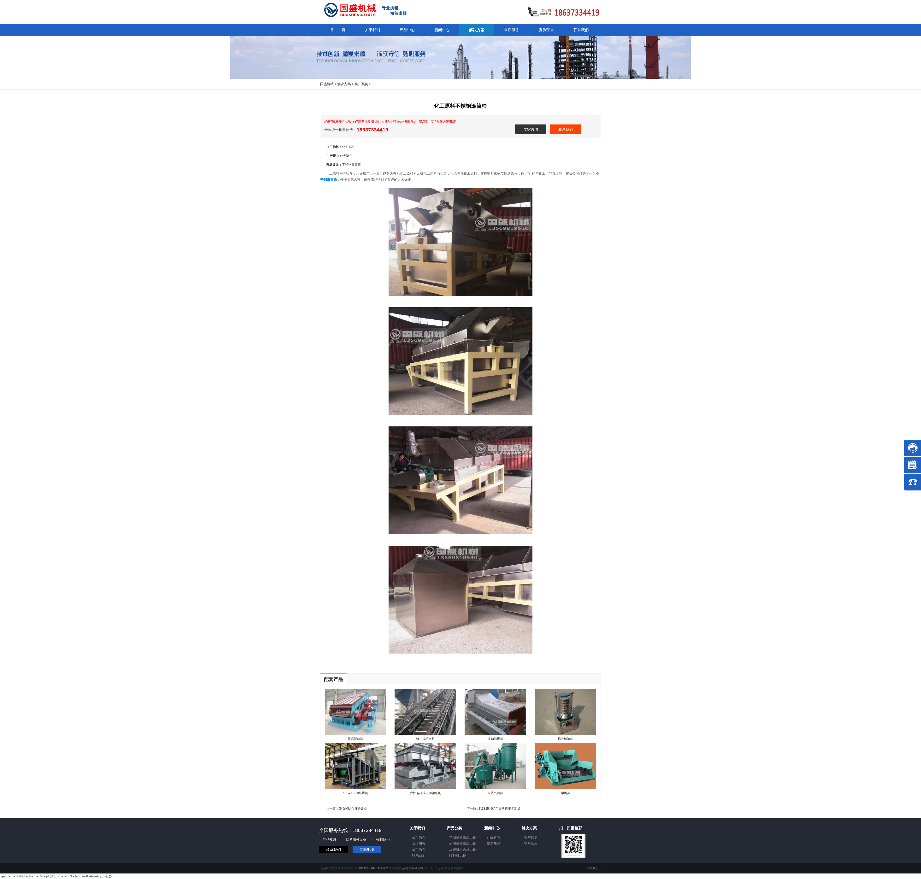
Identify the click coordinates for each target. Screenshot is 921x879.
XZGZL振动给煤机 (355, 793)
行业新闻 (493, 837)
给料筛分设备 (356, 839)
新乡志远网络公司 (411, 868)
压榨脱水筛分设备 (462, 849)
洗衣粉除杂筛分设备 (353, 808)
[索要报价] (912, 465)
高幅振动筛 (355, 739)
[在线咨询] (912, 448)
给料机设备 (457, 855)
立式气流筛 (495, 793)
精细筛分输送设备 (462, 837)
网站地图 (367, 849)
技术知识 (493, 843)
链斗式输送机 (425, 739)
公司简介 (418, 837)
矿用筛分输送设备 (462, 843)
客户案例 (361, 84)
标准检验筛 (565, 739)
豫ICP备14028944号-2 (373, 868)
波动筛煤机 (495, 739)
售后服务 (418, 843)
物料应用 (383, 839)
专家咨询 (531, 129)
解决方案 (344, 84)
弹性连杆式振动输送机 (425, 793)
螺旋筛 (565, 793)
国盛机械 (327, 84)
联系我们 (565, 129)
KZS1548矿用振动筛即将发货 (499, 808)
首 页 (337, 30)
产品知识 (329, 839)
